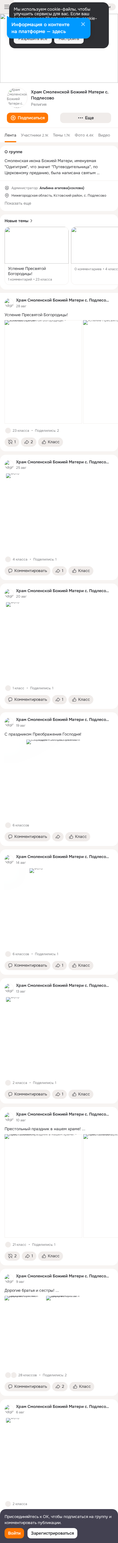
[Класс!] (8, 430)
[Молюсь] (13, 1375)
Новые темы (16, 220)
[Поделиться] (58, 836)
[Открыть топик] (37, 256)
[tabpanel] (59, 909)
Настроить (69, 38)
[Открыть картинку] (43, 372)
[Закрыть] (83, 24)
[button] (27, 118)
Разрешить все (32, 38)
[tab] (10, 135)
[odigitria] (9, 303)
